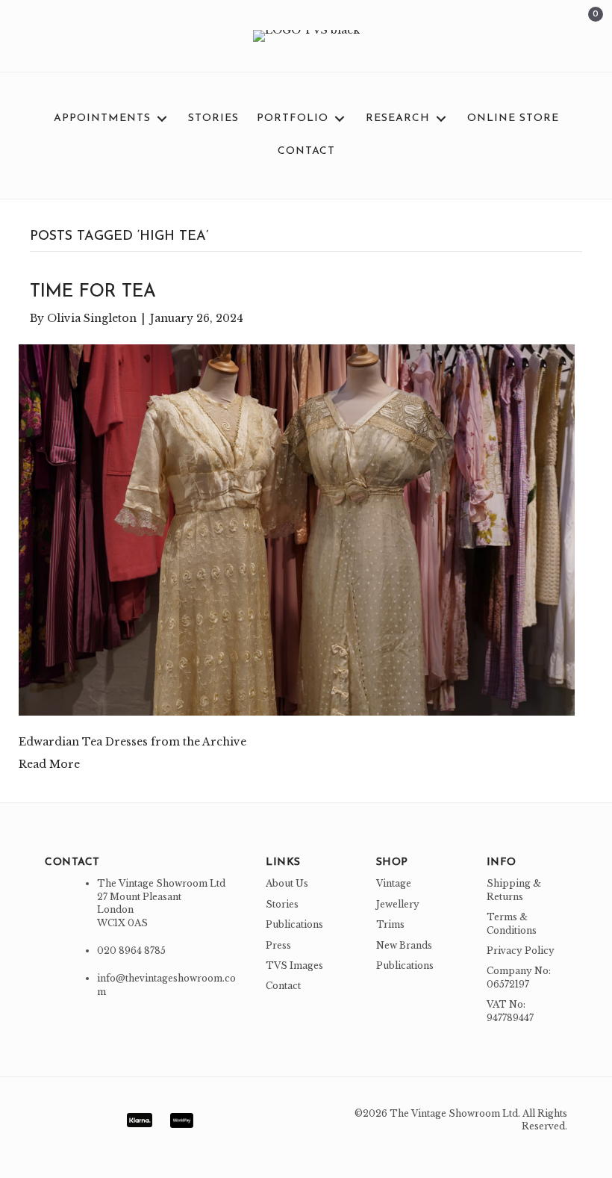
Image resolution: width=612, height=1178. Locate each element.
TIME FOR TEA (93, 292)
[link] (112, 118)
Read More (49, 764)
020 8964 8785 (131, 950)
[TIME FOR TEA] (297, 529)
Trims (390, 924)
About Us (287, 883)
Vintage (393, 883)
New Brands (404, 945)
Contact (283, 985)
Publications (294, 924)
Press (278, 945)
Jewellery (397, 904)
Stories (282, 904)
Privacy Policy (521, 950)
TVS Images (294, 965)
